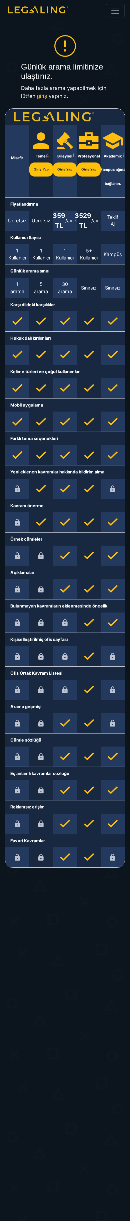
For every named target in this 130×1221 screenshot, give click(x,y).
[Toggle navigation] (115, 10)
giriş (42, 96)
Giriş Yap (41, 169)
